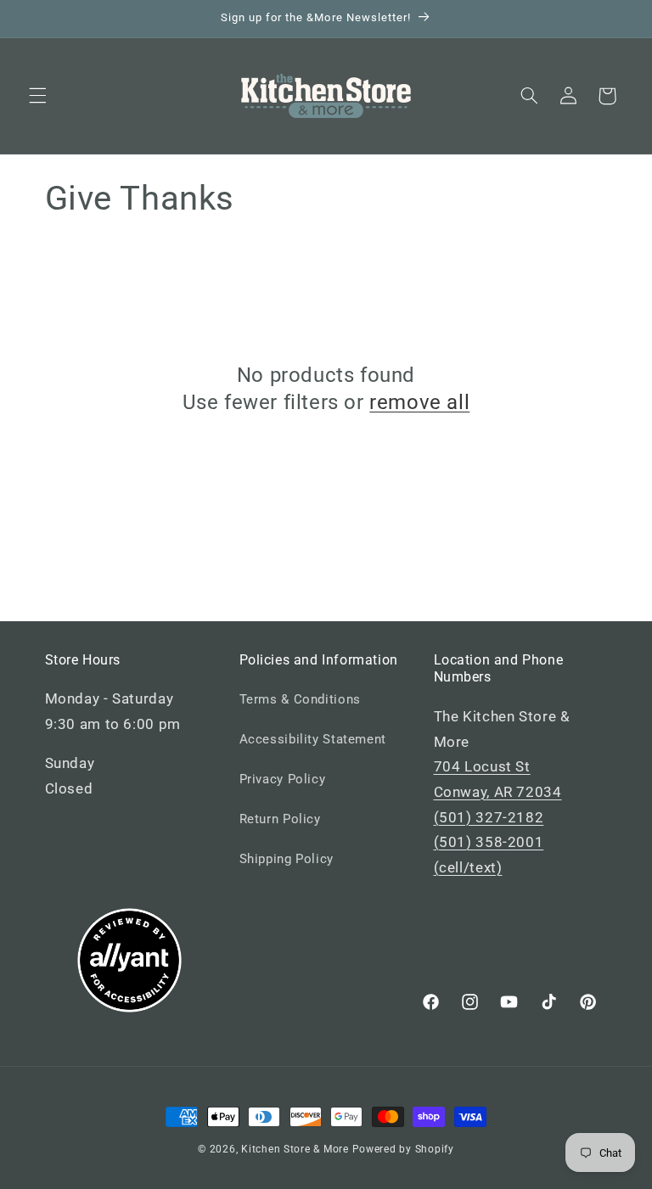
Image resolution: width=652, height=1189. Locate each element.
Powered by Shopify (403, 1149)
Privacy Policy (282, 779)
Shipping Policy (286, 859)
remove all (419, 402)
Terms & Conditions (300, 699)
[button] (37, 95)
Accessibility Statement (313, 739)
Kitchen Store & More (295, 1149)
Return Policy (280, 819)
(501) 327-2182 (489, 817)
